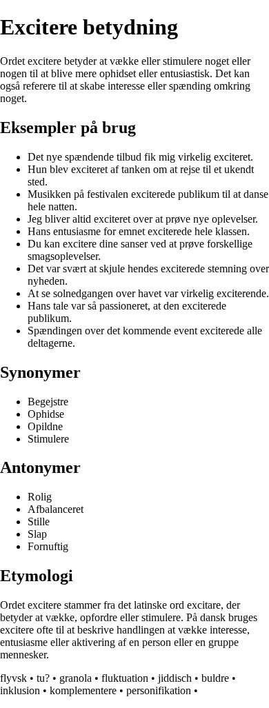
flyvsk (13, 678)
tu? (43, 678)
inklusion (20, 690)
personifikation (158, 690)
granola (75, 678)
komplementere (83, 690)
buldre (215, 678)
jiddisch (175, 678)
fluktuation (124, 678)
